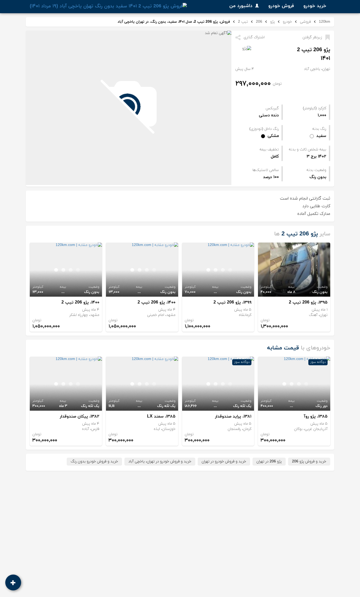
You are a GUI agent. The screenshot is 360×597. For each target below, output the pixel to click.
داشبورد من (240, 6)
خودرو (287, 21)
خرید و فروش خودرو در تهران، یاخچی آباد (159, 461)
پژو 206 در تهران (269, 461)
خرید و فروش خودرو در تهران (224, 461)
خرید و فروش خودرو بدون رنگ (94, 461)
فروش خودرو (281, 6)
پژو (272, 21)
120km (324, 21)
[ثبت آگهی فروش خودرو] (13, 582)
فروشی (305, 21)
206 (259, 21)
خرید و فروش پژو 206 (309, 461)
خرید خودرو (314, 6)
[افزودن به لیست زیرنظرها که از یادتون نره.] (327, 37)
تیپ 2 (243, 21)
